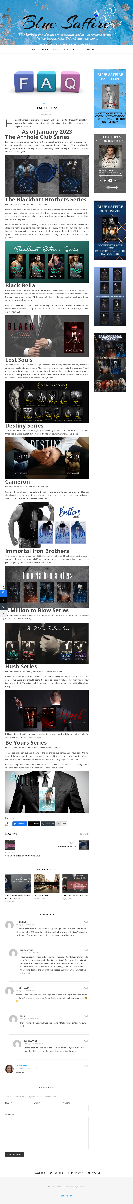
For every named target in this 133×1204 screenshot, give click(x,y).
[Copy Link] (3, 606)
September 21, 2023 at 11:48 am (27, 1068)
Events (77, 49)
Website (66, 1102)
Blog (55, 49)
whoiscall (22, 1066)
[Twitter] (3, 600)
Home (33, 49)
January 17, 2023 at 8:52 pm (25, 991)
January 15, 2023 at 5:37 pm (25, 925)
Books (44, 49)
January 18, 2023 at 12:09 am (29, 1019)
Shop (65, 49)
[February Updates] (84, 845)
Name (8, 1102)
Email (37, 1102)
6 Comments (83, 834)
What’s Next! (41, 896)
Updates (47, 104)
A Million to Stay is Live (75, 896)
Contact (91, 49)
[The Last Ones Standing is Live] (10, 845)
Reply (86, 922)
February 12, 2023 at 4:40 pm (34, 1044)
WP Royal (81, 1187)
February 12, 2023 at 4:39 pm (30, 953)
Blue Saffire (66, 22)
